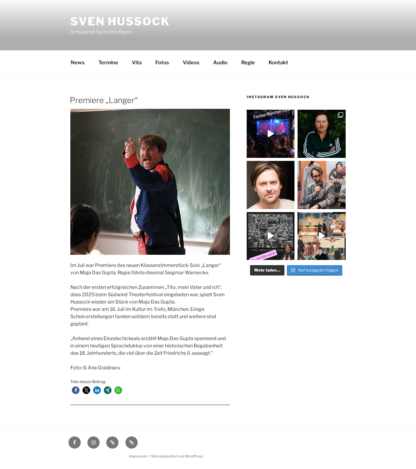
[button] (75, 390)
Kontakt (278, 62)
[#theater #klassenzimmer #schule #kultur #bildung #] (271, 236)
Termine (108, 62)
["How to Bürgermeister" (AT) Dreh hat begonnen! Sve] (271, 185)
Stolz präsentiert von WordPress (177, 456)
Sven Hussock (120, 21)
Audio (220, 62)
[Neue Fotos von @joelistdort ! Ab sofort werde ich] (322, 134)
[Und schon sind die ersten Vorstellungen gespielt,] (322, 185)
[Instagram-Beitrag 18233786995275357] (322, 236)
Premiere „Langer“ (104, 100)
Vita (137, 62)
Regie (248, 62)
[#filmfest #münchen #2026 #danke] (271, 134)
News (78, 62)
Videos (191, 62)
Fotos (162, 62)
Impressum (138, 456)
